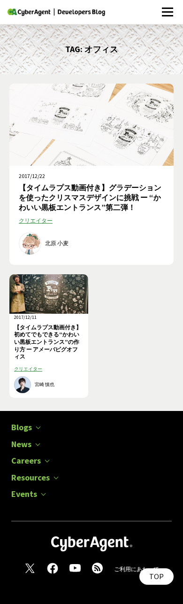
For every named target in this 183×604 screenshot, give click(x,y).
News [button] (21, 444)
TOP (156, 576)
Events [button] (24, 494)
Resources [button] (30, 477)
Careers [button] (26, 461)
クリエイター (36, 220)
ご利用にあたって (136, 569)
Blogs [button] (21, 427)
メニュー (167, 7)
